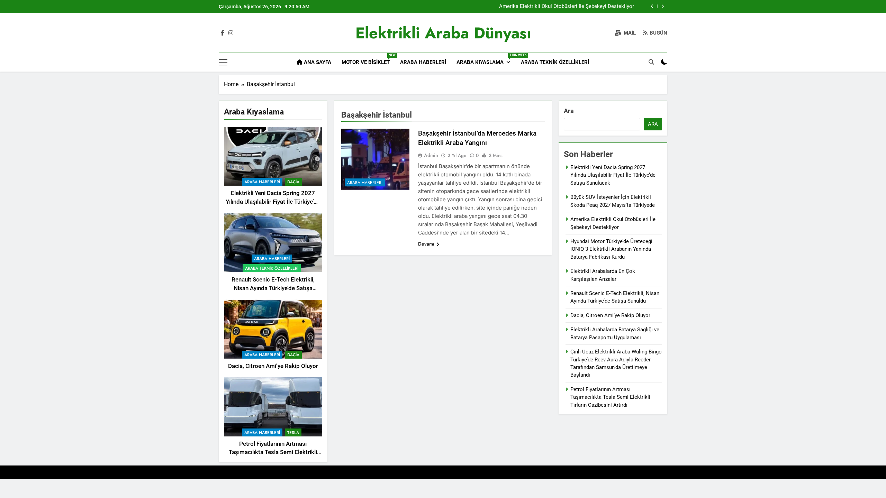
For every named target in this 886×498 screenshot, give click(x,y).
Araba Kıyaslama (486, 59)
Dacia (293, 182)
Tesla (293, 433)
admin (431, 155)
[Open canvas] (223, 62)
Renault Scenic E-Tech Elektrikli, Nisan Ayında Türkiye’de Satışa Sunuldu (273, 288)
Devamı (426, 243)
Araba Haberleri (423, 62)
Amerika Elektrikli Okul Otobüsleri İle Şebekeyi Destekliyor (566, 6)
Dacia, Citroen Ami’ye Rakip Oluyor (273, 366)
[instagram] (230, 33)
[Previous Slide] (652, 6)
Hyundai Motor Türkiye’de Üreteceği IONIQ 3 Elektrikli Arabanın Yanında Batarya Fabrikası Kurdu (611, 249)
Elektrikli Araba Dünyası (443, 33)
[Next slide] (662, 6)
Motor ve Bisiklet (368, 59)
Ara (569, 110)
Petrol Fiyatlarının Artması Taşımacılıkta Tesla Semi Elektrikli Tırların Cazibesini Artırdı (273, 452)
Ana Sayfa (316, 62)
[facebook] (222, 33)
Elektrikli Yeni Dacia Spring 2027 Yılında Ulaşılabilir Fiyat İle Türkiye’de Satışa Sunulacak (273, 202)
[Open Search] (651, 62)
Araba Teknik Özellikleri (555, 62)
